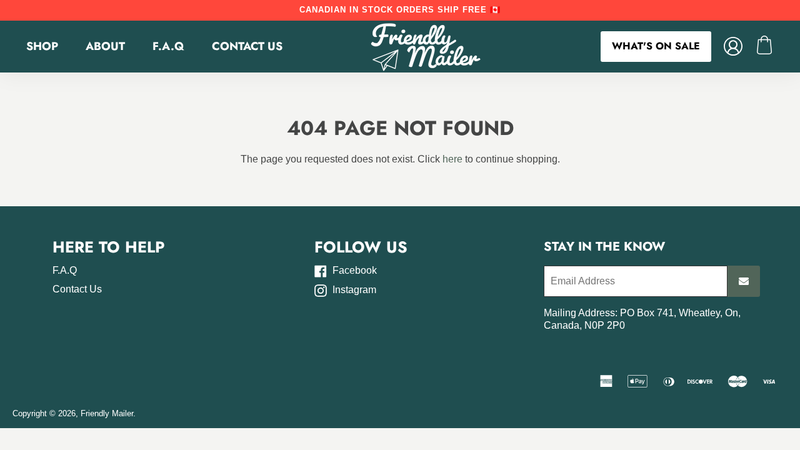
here (452, 159)
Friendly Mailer (107, 413)
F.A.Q (168, 46)
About (105, 46)
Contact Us (247, 46)
